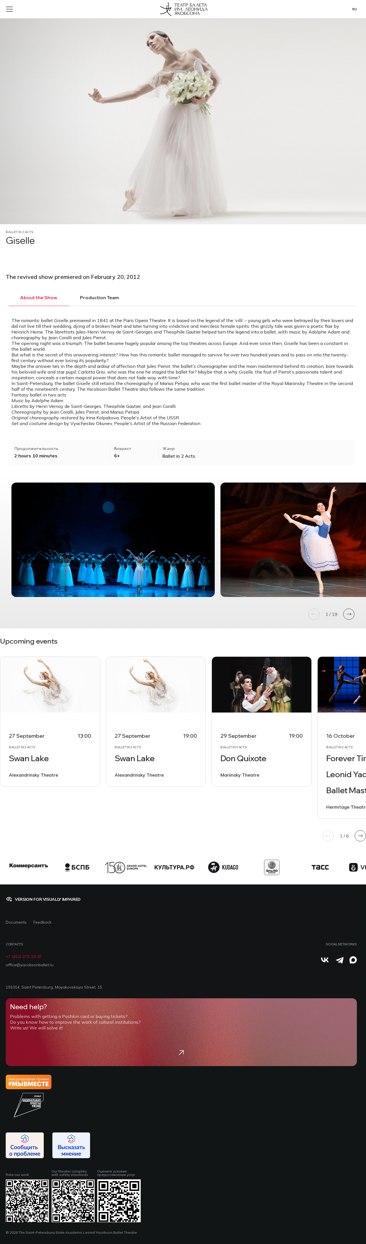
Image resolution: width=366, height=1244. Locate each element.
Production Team (99, 297)
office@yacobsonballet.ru (29, 965)
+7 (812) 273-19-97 (24, 956)
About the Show (38, 297)
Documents (16, 922)
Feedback (42, 922)
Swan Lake (29, 758)
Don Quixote (243, 758)
